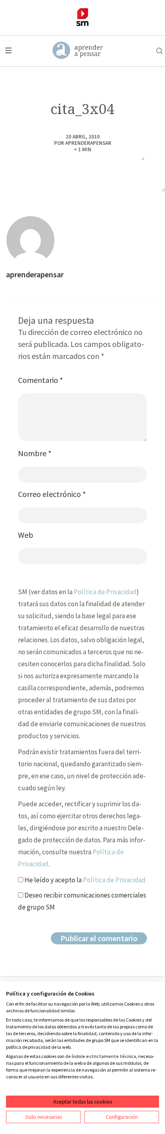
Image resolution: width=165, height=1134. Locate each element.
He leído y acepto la (84, 880)
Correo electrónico (52, 494)
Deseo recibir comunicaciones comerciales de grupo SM (82, 901)
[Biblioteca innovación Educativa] (82, 17)
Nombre (34, 453)
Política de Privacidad (105, 591)
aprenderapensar (88, 143)
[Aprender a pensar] (78, 51)
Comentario (40, 380)
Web (25, 535)
